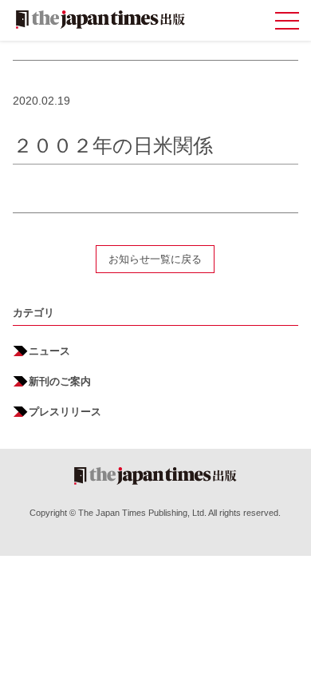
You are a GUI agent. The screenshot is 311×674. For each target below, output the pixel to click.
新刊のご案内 (60, 381)
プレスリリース (65, 411)
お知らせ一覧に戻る (155, 259)
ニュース (49, 351)
